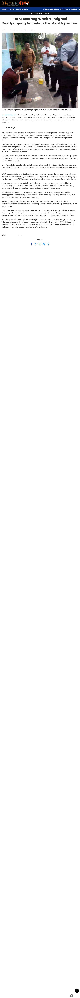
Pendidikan (64, 9)
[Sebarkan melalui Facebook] (31, 244)
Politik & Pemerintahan (19, 9)
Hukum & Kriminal (35, 9)
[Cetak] (48, 244)
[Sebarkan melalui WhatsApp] (40, 244)
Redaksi (4, 30)
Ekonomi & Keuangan (51, 9)
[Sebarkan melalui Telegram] (44, 244)
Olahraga (73, 9)
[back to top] (77, 991)
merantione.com (9, 115)
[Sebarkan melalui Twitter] (36, 244)
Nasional (5, 9)
